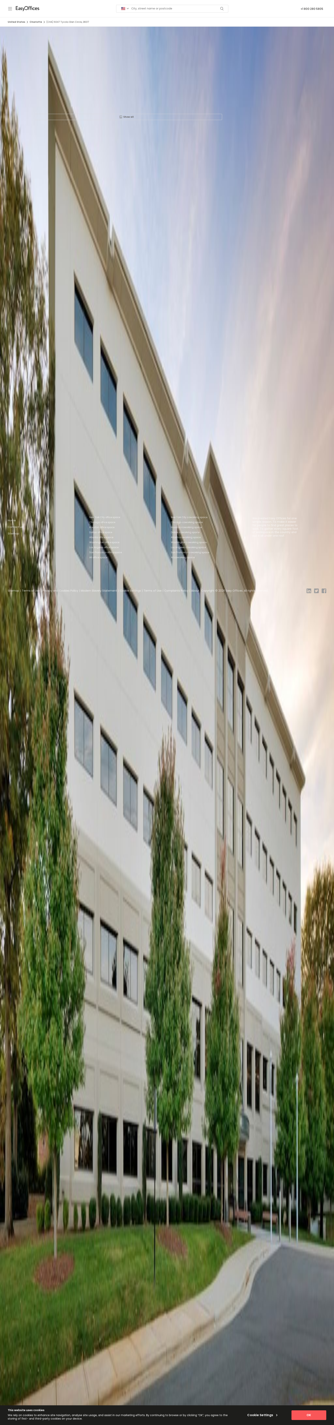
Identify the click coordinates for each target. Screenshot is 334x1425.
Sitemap (13, 533)
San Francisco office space (105, 552)
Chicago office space (102, 522)
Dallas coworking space (185, 532)
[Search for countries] (125, 8)
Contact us (15, 527)
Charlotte (36, 22)
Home (12, 520)
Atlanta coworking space (186, 537)
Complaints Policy (176, 591)
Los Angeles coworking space (188, 547)
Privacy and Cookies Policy (60, 591)
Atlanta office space (101, 537)
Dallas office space (100, 532)
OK (309, 1415)
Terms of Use (31, 591)
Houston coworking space (186, 527)
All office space (98, 557)
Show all (128, 116)
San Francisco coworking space (190, 552)
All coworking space (183, 557)
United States (16, 22)
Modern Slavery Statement (99, 591)
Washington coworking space (189, 542)
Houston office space (101, 527)
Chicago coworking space (187, 522)
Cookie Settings (130, 591)
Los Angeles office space (103, 547)
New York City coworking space (189, 517)
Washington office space (104, 542)
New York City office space (104, 517)
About (195, 591)
